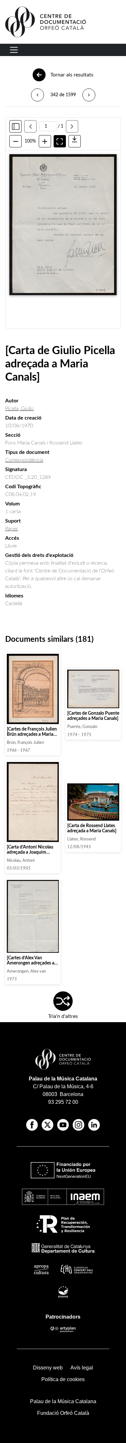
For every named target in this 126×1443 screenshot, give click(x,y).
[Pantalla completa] (60, 141)
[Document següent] (88, 94)
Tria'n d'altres (63, 1016)
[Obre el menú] (14, 50)
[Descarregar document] (74, 141)
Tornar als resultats (71, 74)
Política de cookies (63, 1379)
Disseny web (48, 1367)
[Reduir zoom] (15, 141)
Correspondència (24, 460)
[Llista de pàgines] (15, 126)
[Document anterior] (37, 94)
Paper (11, 528)
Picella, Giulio (19, 408)
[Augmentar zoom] (45, 141)
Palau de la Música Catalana (63, 1078)
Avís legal (81, 1367)
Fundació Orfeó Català (63, 1413)
